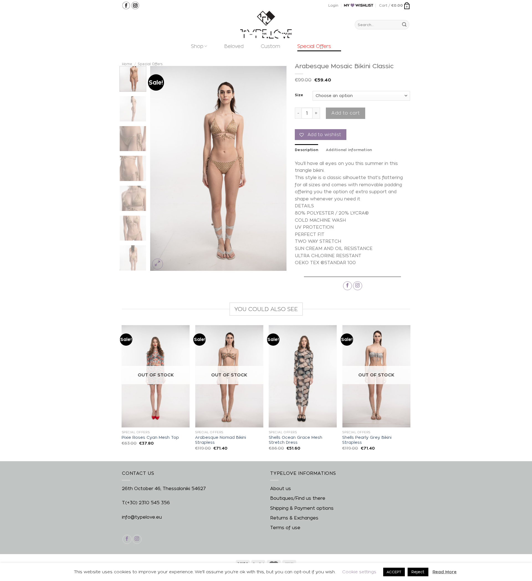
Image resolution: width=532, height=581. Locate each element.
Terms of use (285, 527)
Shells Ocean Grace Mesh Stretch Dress (295, 440)
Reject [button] (417, 572)
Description (306, 150)
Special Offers (314, 46)
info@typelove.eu (142, 517)
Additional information (349, 150)
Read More (445, 571)
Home (127, 64)
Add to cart (345, 113)
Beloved (234, 46)
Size (299, 95)
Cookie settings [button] (359, 571)
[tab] (306, 149)
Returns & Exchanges (294, 518)
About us (280, 488)
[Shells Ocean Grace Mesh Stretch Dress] (303, 376)
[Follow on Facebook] (347, 285)
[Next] (277, 168)
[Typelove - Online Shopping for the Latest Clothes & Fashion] (266, 25)
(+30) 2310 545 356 (147, 502)
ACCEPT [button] (394, 572)
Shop (197, 46)
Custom (270, 46)
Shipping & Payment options (302, 508)
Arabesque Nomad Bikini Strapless (220, 440)
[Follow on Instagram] (357, 285)
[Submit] (404, 24)
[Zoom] (157, 264)
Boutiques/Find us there (297, 498)
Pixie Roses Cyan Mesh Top (150, 437)
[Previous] (160, 168)
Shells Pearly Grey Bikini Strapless (367, 440)
